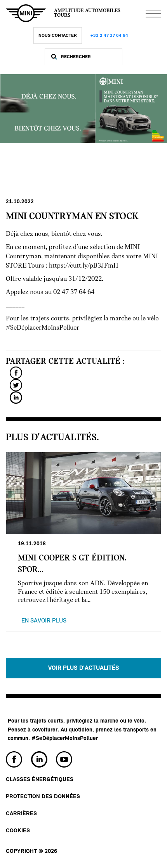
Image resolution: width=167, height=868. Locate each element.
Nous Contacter (57, 35)
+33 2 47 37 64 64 (109, 35)
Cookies (18, 831)
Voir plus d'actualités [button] (83, 668)
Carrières (21, 814)
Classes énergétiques (39, 780)
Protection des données (43, 797)
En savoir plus (43, 621)
